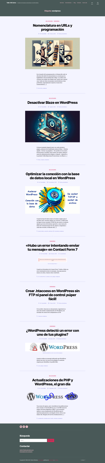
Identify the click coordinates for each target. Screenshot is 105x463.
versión (51, 418)
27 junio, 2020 (52, 303)
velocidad (57, 231)
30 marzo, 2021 (53, 253)
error (51, 276)
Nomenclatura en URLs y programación (52, 27)
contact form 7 (43, 276)
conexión (46, 231)
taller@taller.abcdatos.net (27, 450)
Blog (75, 2)
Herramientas (68, 2)
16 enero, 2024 (52, 33)
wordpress (44, 88)
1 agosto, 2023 (52, 106)
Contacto (79, 2)
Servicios (62, 2)
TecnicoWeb (43, 33)
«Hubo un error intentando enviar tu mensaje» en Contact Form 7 (52, 247)
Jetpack (42, 159)
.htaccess (40, 316)
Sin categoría (49, 21)
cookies (56, 460)
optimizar (50, 231)
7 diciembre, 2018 (52, 388)
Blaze (39, 159)
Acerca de (84, 2)
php (49, 418)
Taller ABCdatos (11, 2)
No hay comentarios (63, 33)
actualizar (46, 418)
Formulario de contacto (26, 452)
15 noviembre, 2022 (52, 182)
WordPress (56, 21)
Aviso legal (40, 460)
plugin (54, 276)
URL (41, 88)
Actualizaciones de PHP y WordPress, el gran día (52, 382)
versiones (56, 418)
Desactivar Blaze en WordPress (52, 102)
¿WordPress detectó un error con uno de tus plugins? (52, 332)
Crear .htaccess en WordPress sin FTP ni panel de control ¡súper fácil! (52, 295)
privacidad (51, 460)
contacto (48, 276)
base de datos (41, 231)
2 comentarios (63, 253)
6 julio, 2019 (52, 338)
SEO (39, 88)
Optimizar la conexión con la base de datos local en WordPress (52, 176)
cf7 (38, 276)
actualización (40, 418)
